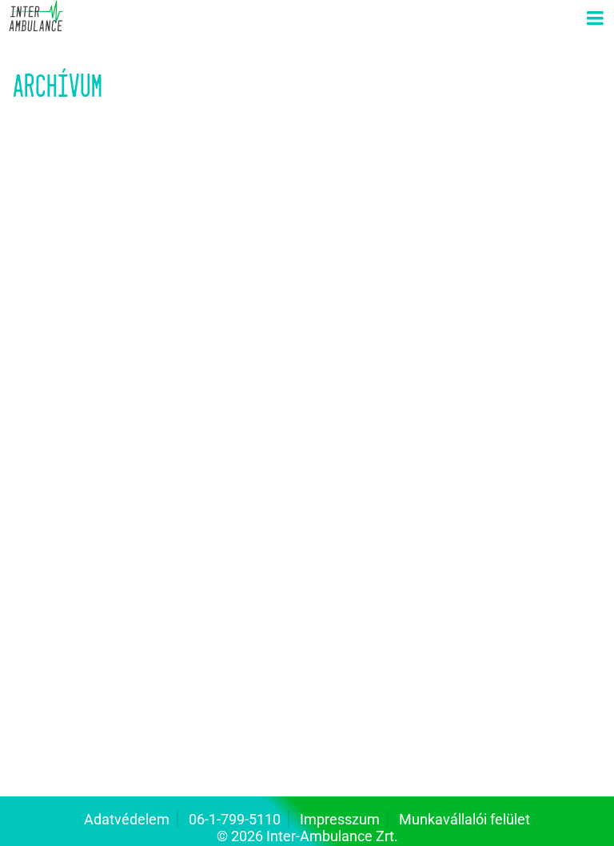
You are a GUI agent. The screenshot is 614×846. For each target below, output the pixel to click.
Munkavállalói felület (464, 819)
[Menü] (595, 19)
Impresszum (340, 819)
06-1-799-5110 (235, 819)
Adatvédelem (126, 819)
